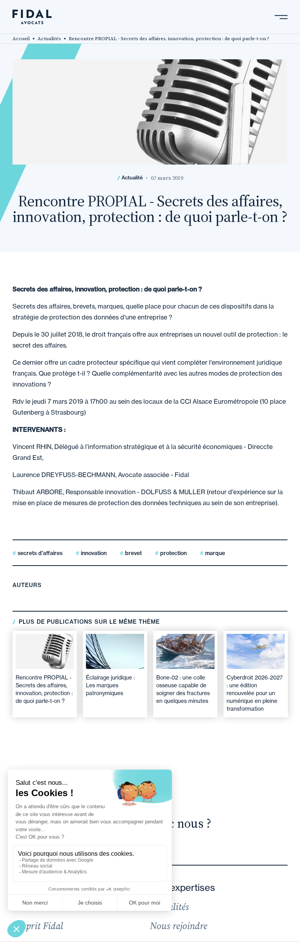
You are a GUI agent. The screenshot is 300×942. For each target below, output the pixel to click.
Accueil (21, 38)
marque (214, 553)
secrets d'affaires (39, 553)
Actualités (49, 38)
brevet (132, 553)
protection (173, 553)
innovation (93, 553)
